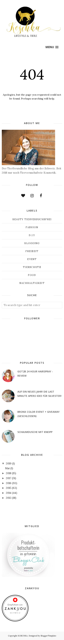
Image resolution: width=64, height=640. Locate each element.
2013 (8, 497)
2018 (8, 473)
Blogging (31, 243)
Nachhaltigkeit (32, 283)
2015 (8, 488)
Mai (7, 468)
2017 (8, 478)
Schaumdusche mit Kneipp (34, 432)
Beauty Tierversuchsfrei (32, 219)
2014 (8, 493)
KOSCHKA (23, 636)
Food (32, 275)
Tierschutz (32, 267)
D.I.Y (32, 235)
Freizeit (31, 251)
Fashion (32, 227)
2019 (8, 463)
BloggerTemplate (48, 636)
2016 (8, 483)
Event (32, 259)
